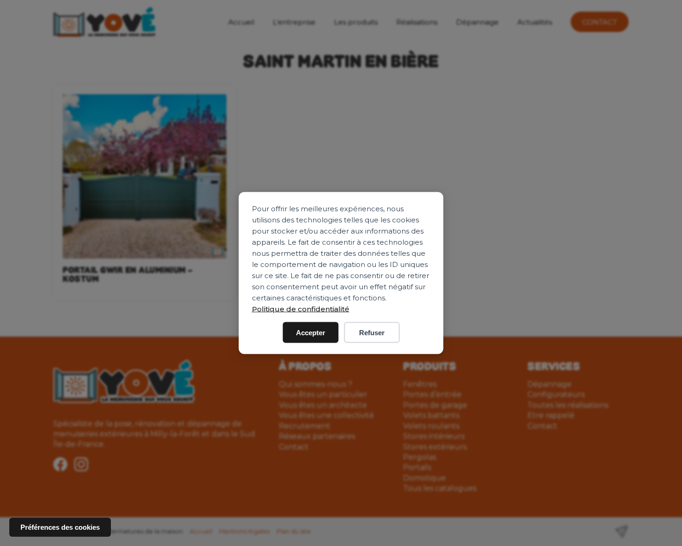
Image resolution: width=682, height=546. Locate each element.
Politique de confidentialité (300, 309)
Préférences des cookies (60, 527)
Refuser (372, 333)
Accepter (310, 333)
